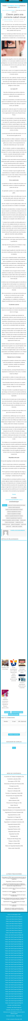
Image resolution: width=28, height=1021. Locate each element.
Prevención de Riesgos (12, 802)
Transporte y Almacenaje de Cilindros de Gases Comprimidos (14, 895)
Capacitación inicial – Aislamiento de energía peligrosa (14, 902)
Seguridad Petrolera (12, 829)
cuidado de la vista (19, 522)
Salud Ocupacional (12, 807)
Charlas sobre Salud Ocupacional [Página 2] (14, 957)
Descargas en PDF (12, 781)
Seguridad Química (13, 831)
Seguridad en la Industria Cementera (13, 822)
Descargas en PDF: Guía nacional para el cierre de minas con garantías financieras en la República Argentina (14, 878)
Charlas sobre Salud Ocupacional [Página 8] (14, 1000)
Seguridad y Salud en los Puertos (14, 881)
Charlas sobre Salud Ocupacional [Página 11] (14, 937)
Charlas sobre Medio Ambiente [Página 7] (14, 928)
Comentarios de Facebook (17, 712)
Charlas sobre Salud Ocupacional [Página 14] (14, 944)
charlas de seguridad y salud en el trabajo (10, 520)
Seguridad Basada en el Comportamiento (13, 810)
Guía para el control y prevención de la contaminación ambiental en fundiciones (14, 909)
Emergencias (12, 786)
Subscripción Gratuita (10, 1015)
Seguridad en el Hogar (12, 817)
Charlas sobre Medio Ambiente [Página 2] (14, 916)
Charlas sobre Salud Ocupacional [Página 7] (14, 998)
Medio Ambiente (13, 800)
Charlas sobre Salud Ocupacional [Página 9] (14, 1002)
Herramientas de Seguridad (12, 795)
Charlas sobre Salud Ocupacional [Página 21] (14, 962)
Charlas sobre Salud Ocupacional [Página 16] (14, 948)
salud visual (8, 526)
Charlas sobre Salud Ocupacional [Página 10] (14, 934)
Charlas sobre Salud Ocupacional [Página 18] (14, 953)
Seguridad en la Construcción (12, 819)
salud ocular (23, 524)
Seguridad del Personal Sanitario (13, 812)
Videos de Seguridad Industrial (12, 845)
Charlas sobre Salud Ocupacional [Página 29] (14, 980)
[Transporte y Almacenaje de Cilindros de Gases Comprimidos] (22, 678)
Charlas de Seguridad (8, 19)
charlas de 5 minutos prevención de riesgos (16, 505)
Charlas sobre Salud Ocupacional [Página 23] (14, 966)
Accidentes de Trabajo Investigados (13, 776)
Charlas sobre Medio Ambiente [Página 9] (14, 932)
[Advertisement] (14, 599)
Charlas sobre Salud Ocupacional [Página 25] (14, 971)
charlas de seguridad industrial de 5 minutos (14, 515)
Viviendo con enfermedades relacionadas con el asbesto (14, 892)
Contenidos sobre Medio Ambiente (14, 1005)
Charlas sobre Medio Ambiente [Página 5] (14, 923)
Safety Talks (13, 805)
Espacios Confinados (13, 790)
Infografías (12, 798)
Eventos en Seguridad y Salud (13, 793)
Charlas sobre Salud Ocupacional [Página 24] (14, 968)
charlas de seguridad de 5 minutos (14, 511)
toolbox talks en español (17, 526)
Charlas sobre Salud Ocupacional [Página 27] (14, 975)
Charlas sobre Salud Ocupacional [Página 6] (14, 996)
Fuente (14, 494)
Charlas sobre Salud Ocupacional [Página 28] (14, 978)
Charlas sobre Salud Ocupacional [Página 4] (14, 991)
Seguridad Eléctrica (12, 814)
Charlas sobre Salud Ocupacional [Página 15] (14, 946)
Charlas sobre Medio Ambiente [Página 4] (14, 921)
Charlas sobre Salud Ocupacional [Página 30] (14, 984)
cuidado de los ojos (6, 524)
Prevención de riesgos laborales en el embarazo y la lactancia (14, 905)
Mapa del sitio (19, 1015)
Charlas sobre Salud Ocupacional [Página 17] (14, 950)
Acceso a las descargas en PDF (14, 914)
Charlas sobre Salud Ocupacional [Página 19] (14, 955)
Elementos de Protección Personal (12, 783)
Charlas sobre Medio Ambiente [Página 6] (14, 925)
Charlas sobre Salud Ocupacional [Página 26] (14, 973)
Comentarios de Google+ (14, 714)
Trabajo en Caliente (13, 843)
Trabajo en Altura (12, 841)
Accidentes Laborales (12, 779)
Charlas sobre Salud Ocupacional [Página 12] (14, 939)
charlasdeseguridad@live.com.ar (14, 499)
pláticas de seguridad (15, 524)
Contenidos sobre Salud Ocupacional (14, 1007)
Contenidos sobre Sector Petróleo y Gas (14, 1009)
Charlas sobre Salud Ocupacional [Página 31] (14, 987)
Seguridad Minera (13, 826)
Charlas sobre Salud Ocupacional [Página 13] (14, 941)
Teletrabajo (13, 836)
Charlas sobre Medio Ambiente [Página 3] (14, 919)
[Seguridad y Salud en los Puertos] (5, 663)
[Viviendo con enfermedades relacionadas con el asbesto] (22, 663)
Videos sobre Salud (13, 848)
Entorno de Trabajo (12, 788)
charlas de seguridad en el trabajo (14, 513)
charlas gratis (23, 520)
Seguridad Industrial (12, 824)
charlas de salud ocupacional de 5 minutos (14, 509)
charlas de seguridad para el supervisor (14, 518)
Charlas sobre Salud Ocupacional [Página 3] (14, 982)
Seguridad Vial (12, 833)
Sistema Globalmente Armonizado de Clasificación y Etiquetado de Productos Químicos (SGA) (5, 702)
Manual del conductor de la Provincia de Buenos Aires (14, 889)
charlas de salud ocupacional (14, 507)
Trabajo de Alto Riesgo (12, 838)
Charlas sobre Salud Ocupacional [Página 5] (14, 993)
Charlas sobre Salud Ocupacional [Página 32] (14, 989)
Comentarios (7, 712)
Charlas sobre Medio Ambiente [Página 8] (14, 930)
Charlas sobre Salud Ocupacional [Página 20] (14, 959)
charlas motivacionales (9, 522)
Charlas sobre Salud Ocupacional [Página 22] (14, 964)
